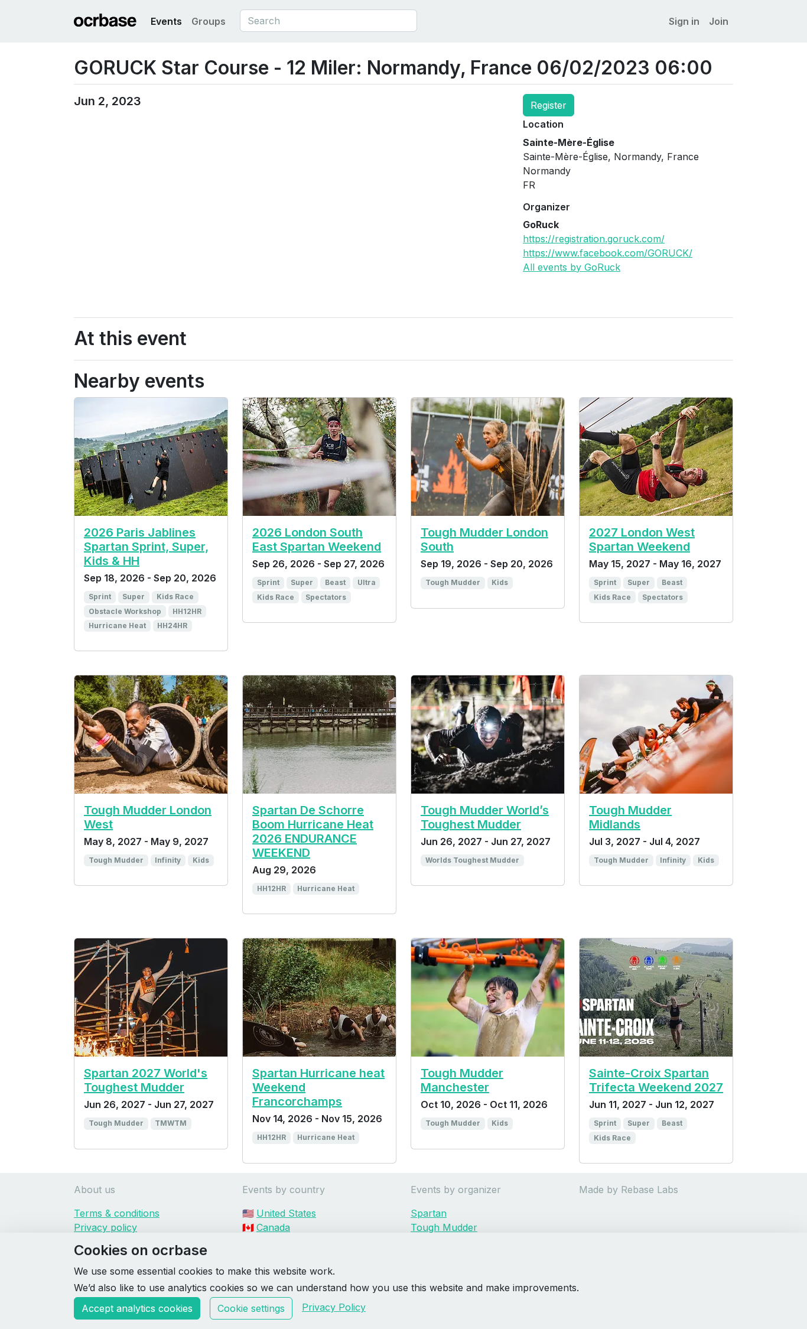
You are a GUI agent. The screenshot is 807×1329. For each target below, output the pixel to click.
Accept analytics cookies (137, 1308)
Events (166, 21)
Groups (208, 21)
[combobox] (328, 20)
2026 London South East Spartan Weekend (316, 539)
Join (718, 21)
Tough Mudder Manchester (462, 1080)
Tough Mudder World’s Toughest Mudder (485, 817)
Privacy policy (105, 1227)
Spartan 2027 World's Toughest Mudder (145, 1080)
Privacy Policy (334, 1307)
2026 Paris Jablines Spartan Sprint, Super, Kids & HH (146, 546)
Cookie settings (251, 1308)
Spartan (429, 1213)
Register (549, 105)
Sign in (684, 21)
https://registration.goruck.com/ (594, 239)
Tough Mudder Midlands (630, 817)
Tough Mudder (444, 1227)
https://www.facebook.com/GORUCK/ (607, 253)
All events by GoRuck (571, 267)
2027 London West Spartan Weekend (642, 539)
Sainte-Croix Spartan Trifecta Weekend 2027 (656, 1080)
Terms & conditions (117, 1213)
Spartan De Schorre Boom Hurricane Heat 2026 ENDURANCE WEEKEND (312, 831)
